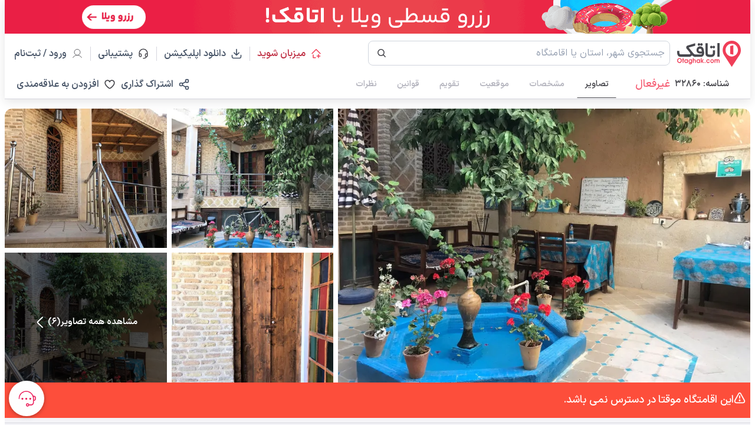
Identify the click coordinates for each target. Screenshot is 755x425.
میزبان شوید (281, 54)
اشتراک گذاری (147, 84)
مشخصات (546, 84)
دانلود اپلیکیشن (195, 54)
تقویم (449, 84)
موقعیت (494, 84)
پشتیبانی (120, 54)
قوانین (408, 84)
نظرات (366, 84)
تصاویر (597, 84)
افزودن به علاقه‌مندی (58, 84)
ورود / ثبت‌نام (40, 54)
